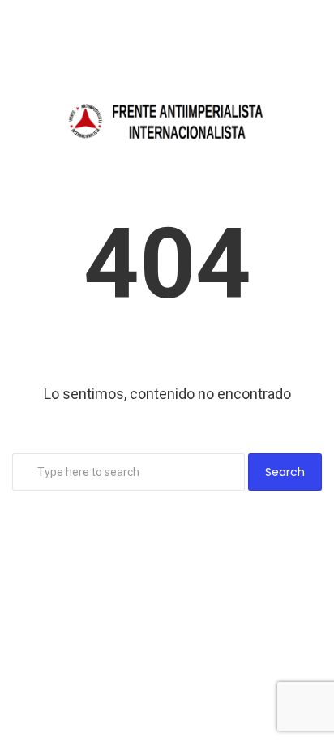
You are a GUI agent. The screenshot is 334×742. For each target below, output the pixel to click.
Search (285, 472)
